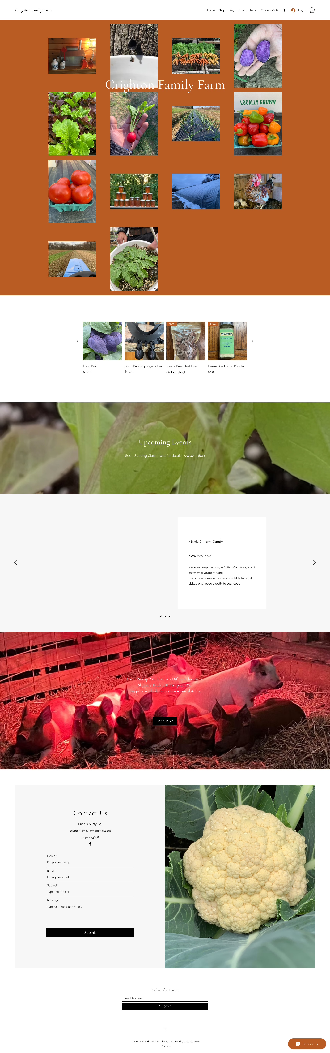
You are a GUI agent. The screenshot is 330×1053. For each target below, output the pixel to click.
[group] (165, 350)
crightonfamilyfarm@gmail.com (90, 830)
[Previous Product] (77, 341)
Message (53, 900)
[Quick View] (102, 341)
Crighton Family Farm (33, 10)
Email (50, 870)
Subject (52, 885)
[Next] (314, 563)
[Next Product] (252, 341)
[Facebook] (284, 10)
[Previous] (15, 563)
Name (51, 856)
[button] (312, 10)
